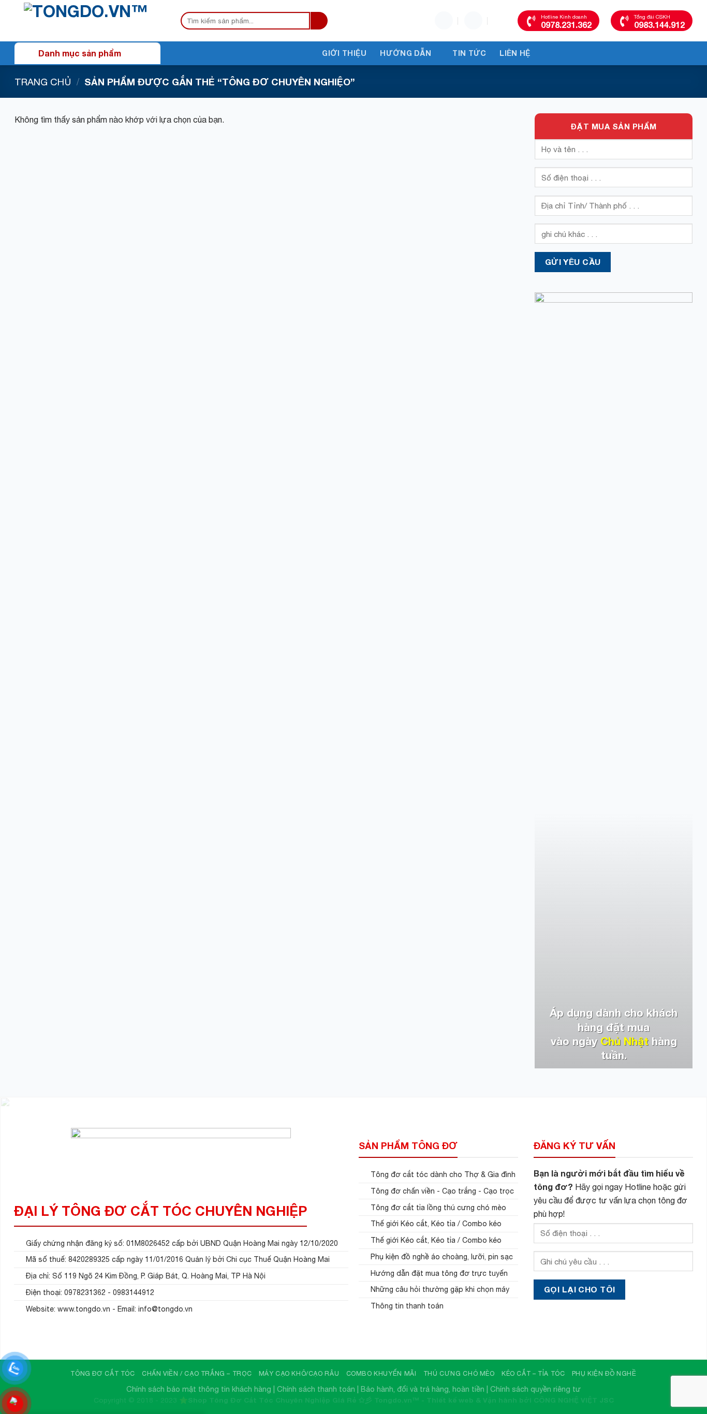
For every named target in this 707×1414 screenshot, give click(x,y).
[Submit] (319, 20)
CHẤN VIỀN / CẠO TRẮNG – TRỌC (197, 1373)
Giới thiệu (344, 53)
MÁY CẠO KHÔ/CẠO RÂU (299, 1373)
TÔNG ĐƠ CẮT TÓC (102, 1373)
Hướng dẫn (405, 53)
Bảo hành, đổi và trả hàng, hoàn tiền (422, 1389)
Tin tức (469, 53)
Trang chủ (42, 81)
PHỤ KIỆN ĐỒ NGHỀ (604, 1373)
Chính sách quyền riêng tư (535, 1389)
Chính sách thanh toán (316, 1389)
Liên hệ (515, 53)
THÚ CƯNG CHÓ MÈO (459, 1373)
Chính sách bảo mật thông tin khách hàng (198, 1389)
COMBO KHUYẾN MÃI (381, 1373)
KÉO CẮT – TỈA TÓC (533, 1373)
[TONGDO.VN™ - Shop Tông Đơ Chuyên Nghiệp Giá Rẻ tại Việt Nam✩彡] (86, 20)
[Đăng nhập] (444, 20)
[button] (473, 20)
